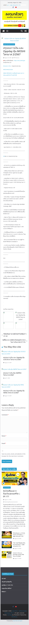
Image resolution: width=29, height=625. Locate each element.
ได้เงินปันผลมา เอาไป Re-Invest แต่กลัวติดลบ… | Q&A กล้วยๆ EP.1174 (19, 534)
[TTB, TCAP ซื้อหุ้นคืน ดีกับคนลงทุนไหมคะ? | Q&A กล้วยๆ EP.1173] (7, 545)
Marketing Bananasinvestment (11, 502)
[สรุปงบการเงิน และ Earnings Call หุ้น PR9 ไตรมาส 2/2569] (7, 555)
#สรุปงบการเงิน (7, 66)
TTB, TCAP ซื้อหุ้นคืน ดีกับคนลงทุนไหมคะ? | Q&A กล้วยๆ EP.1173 (16, 5)
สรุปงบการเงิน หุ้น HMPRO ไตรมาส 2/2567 (12, 374)
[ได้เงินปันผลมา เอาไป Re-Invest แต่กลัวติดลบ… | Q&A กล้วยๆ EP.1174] (7, 535)
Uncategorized (7, 487)
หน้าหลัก (4, 578)
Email (4, 443)
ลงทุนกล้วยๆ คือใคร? (7, 588)
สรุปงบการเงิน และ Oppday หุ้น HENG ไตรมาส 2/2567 (14, 392)
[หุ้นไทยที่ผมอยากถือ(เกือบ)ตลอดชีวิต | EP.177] (14, 478)
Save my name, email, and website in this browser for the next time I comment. (13, 455)
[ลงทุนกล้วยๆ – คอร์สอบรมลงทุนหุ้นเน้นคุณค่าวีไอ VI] (3, 31)
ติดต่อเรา (4, 591)
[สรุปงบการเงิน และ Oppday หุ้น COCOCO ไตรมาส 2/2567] (14, 351)
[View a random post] (25, 31)
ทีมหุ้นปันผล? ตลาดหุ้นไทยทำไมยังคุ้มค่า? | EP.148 (15, 335)
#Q (4, 156)
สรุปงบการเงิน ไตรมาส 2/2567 (9, 44)
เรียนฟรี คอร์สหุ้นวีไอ (7, 581)
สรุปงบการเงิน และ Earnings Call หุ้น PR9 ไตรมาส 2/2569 (18, 554)
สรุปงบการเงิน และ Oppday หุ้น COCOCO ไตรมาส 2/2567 (14, 358)
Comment (5, 415)
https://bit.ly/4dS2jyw (19, 60)
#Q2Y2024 (10, 69)
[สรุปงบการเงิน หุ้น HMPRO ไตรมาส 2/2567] (14, 369)
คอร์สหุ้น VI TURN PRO (7, 585)
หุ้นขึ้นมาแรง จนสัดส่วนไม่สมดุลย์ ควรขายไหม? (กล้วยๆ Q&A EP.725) (14, 341)
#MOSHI (5, 69)
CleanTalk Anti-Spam (17, 620)
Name (4, 436)
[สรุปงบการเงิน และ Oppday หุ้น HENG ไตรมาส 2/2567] (14, 385)
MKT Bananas (16, 57)
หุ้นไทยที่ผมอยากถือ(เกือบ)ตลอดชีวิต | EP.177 (11, 494)
